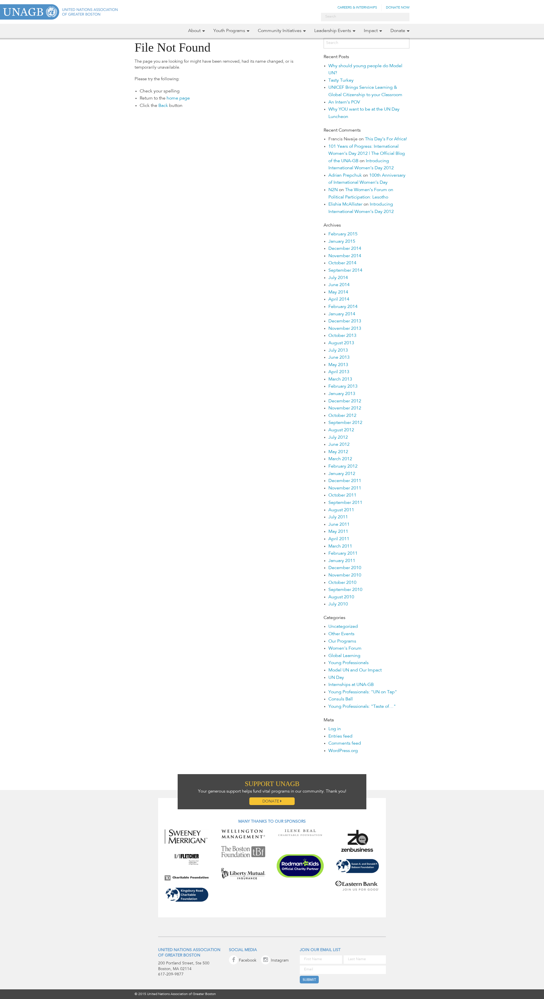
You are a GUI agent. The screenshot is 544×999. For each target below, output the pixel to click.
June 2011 (339, 524)
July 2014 (338, 278)
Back (163, 106)
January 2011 (341, 561)
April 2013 (338, 372)
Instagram (280, 961)
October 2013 (342, 335)
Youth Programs (229, 31)
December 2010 (344, 568)
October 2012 (342, 415)
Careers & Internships (357, 7)
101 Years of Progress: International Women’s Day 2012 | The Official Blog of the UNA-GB (366, 153)
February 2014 (343, 307)
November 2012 (344, 408)
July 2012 (338, 437)
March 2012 (340, 459)
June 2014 (339, 285)
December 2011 (344, 481)
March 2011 (340, 546)
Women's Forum (345, 648)
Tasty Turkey (341, 80)
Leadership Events (332, 31)
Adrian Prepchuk (345, 175)
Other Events (341, 634)
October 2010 (342, 582)
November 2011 (344, 488)
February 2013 (343, 386)
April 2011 (338, 539)
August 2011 (341, 510)
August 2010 (341, 597)
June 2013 (339, 357)
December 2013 (344, 321)
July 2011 (338, 517)
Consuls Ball (340, 699)
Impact (371, 31)
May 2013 (338, 365)
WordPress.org (343, 751)
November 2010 (344, 575)
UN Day (336, 677)
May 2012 (338, 452)
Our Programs (342, 641)
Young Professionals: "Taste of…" (362, 706)
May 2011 (338, 531)
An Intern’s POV (344, 102)
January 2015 (341, 241)
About (194, 31)
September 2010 (345, 590)
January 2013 (341, 394)
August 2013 (341, 343)
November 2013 (344, 328)
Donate (397, 31)
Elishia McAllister (345, 204)
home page (178, 98)
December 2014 (344, 248)
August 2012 (341, 430)
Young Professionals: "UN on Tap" (362, 692)
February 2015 (343, 234)
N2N (333, 190)
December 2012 (344, 401)
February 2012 (343, 466)
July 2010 (338, 604)
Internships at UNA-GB (351, 685)
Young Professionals (348, 663)
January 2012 (341, 474)
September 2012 (345, 423)
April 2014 (338, 299)
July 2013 (338, 350)
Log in (334, 729)
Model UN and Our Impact (355, 670)
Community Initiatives (279, 31)
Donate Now (397, 7)
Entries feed (340, 736)
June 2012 (339, 444)
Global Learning (344, 656)
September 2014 (345, 270)
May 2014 (338, 292)
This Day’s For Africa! (386, 139)
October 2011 (342, 495)
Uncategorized (343, 626)
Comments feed (344, 743)
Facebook (247, 961)
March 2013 (340, 379)
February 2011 (343, 553)
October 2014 (342, 263)
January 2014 (341, 314)
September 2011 (345, 502)
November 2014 (344, 256)
